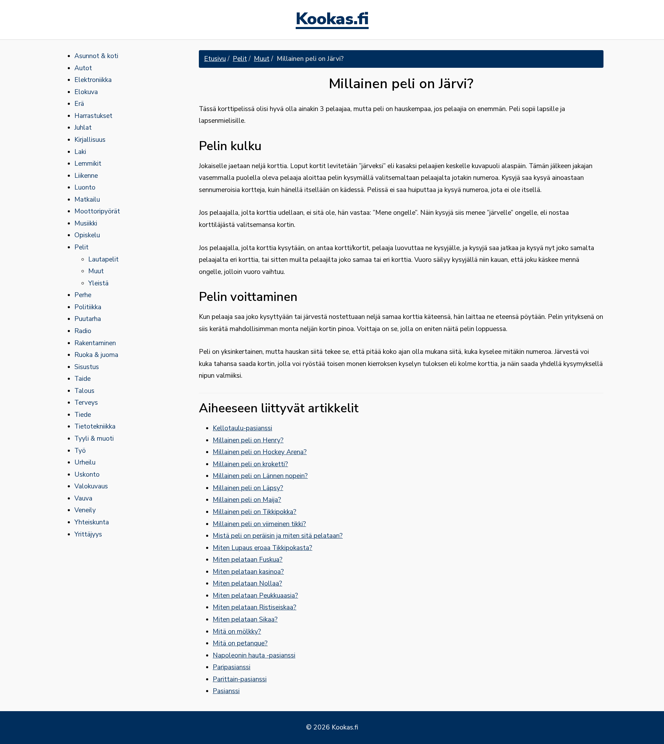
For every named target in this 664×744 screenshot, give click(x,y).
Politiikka (87, 307)
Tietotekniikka (95, 426)
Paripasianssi (231, 667)
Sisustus (86, 366)
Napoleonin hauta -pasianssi (254, 655)
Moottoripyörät (97, 211)
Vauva (83, 498)
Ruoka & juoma (96, 354)
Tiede (82, 414)
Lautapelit (103, 259)
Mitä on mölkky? (237, 631)
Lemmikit (87, 163)
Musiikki (85, 223)
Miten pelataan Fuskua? (248, 559)
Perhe (82, 295)
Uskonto (87, 474)
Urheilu (84, 462)
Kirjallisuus (89, 139)
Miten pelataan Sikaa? (245, 619)
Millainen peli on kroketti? (250, 464)
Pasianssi (226, 691)
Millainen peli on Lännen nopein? (260, 475)
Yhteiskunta (91, 522)
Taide (82, 378)
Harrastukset (93, 115)
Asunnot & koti (96, 56)
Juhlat (83, 127)
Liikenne (86, 175)
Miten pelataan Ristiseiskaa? (254, 607)
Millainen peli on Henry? (248, 440)
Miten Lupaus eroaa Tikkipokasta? (262, 547)
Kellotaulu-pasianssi (242, 428)
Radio (82, 331)
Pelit (81, 247)
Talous (84, 390)
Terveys (86, 402)
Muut (96, 271)
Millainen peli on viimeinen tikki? (259, 524)
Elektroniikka (93, 79)
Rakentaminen (95, 343)
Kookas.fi (332, 19)
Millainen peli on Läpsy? (248, 488)
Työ (80, 450)
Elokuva (86, 92)
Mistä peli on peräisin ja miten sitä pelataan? (278, 535)
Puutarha (87, 318)
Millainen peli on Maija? (247, 499)
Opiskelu (87, 235)
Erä (79, 103)
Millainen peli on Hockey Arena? (260, 452)
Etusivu (215, 58)
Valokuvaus (91, 486)
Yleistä (98, 283)
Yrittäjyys (88, 534)
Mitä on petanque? (240, 643)
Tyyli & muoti (94, 438)
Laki (80, 151)
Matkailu (87, 199)
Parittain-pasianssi (240, 679)
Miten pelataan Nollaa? (247, 583)
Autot (83, 68)
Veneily (85, 510)
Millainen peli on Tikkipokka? (254, 511)
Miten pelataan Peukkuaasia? (255, 595)
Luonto (84, 187)
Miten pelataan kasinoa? (248, 571)
